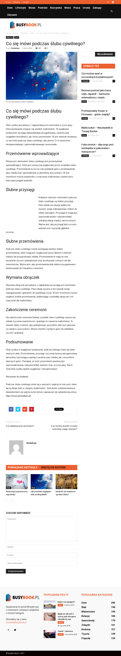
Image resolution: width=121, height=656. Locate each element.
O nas (8, 2)
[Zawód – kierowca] (49, 634)
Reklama (16, 2)
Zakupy (97, 7)
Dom (10, 7)
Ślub (16, 37)
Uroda (86, 7)
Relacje (85, 616)
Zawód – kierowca (65, 631)
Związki (85, 625)
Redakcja (15, 48)
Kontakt (26, 2)
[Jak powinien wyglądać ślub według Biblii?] (41, 481)
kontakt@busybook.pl (16, 622)
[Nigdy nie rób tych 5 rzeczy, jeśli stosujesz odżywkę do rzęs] (49, 617)
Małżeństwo (88, 611)
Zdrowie (12, 14)
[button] (111, 11)
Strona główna (12, 33)
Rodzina (10, 37)
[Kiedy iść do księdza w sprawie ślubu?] (66, 481)
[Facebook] (108, 2)
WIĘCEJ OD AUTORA (53, 467)
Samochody (87, 620)
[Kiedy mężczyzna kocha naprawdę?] (17, 481)
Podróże (43, 7)
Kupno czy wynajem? (66, 602)
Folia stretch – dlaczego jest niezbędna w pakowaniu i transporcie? (97, 148)
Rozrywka (56, 7)
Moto (67, 7)
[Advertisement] (80, 24)
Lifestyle (20, 7)
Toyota (85, 633)
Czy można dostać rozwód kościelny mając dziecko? (64, 427)
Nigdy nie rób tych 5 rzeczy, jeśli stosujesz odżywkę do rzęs (67, 616)
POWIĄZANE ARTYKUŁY (22, 467)
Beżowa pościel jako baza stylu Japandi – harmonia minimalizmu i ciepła (96, 94)
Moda (32, 7)
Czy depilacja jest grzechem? (20, 426)
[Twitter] (113, 2)
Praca (76, 7)
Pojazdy (85, 638)
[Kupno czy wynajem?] (49, 605)
